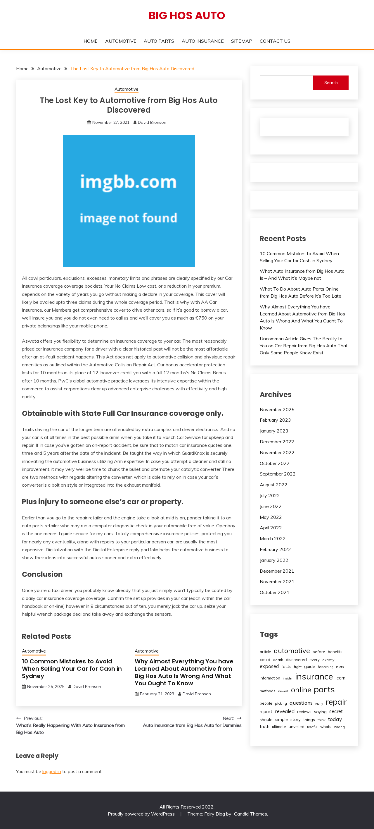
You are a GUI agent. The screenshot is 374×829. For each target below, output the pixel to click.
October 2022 (275, 463)
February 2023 (275, 420)
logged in (51, 771)
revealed (285, 711)
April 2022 (271, 528)
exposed (269, 666)
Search (331, 82)
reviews (304, 711)
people (266, 703)
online (301, 689)
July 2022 (270, 495)
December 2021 (277, 571)
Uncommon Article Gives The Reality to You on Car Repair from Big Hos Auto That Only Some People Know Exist (304, 346)
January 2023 (274, 431)
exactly (328, 660)
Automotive (126, 89)
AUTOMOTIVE (120, 41)
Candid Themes (250, 814)
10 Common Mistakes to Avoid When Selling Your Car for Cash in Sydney (72, 668)
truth (264, 726)
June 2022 (271, 506)
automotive (292, 650)
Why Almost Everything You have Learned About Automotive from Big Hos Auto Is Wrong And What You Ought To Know (184, 672)
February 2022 (275, 549)
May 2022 (271, 517)
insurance (314, 676)
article (265, 651)
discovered (296, 659)
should (266, 719)
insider (287, 678)
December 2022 (277, 441)
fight (298, 667)
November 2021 (277, 581)
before (319, 651)
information (270, 678)
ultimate (279, 726)
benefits (335, 651)
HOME (91, 41)
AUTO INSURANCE (203, 41)
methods (268, 691)
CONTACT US (275, 41)
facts (286, 666)
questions (301, 702)
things (309, 719)
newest (283, 691)
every (314, 659)
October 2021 (275, 592)
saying (320, 711)
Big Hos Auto (187, 15)
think (321, 720)
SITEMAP (241, 41)
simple (281, 719)
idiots (340, 667)
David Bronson (152, 122)
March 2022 (273, 538)
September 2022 (278, 474)
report (266, 711)
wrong (339, 727)
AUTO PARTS (159, 41)
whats (325, 726)
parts (324, 689)
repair (336, 702)
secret (336, 711)
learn (340, 678)
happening (325, 667)
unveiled (296, 726)
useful (312, 727)
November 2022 (277, 452)
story (295, 719)
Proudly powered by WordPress (142, 814)
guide (309, 666)
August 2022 (274, 485)
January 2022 (274, 560)
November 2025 (277, 409)
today (335, 719)
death (278, 660)
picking (281, 703)
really (319, 703)
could (265, 659)
